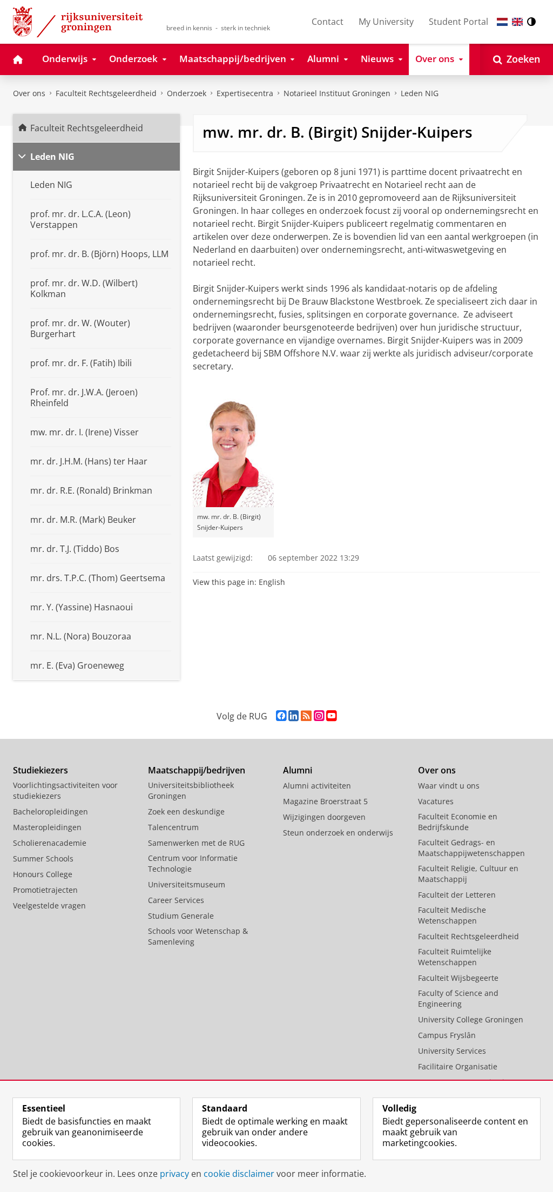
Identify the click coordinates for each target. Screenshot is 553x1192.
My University (386, 22)
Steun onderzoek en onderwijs (338, 832)
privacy (174, 1173)
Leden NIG (420, 93)
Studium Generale (181, 916)
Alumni (297, 770)
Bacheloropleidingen (50, 811)
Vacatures (436, 801)
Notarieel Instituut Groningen (337, 93)
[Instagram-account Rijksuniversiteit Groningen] (319, 716)
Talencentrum (173, 827)
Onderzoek (186, 93)
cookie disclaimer (239, 1173)
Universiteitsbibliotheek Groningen (191, 790)
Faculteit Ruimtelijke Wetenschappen (454, 956)
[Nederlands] (502, 22)
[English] (517, 22)
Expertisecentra (245, 93)
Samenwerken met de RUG (196, 843)
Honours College (42, 874)
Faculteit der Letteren (457, 895)
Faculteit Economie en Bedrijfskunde (457, 821)
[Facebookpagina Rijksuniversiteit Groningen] (281, 716)
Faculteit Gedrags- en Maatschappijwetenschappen (471, 847)
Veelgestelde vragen (49, 905)
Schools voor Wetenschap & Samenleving (198, 936)
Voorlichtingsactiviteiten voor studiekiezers (65, 790)
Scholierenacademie (49, 843)
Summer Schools (43, 858)
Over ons (29, 93)
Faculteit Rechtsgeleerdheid (106, 93)
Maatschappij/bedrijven (196, 770)
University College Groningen (470, 1019)
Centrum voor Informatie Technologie (193, 863)
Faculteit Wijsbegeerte (458, 978)
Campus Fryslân (447, 1035)
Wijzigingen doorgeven (324, 817)
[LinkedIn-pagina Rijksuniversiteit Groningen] (293, 716)
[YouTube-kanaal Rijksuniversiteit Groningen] (331, 716)
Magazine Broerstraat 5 (325, 801)
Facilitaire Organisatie (457, 1066)
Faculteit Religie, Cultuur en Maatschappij (468, 873)
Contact (327, 22)
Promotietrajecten (45, 890)
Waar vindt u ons (449, 785)
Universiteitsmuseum (186, 884)
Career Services (176, 900)
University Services (452, 1051)
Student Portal (458, 22)
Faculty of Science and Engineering (458, 998)
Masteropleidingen (47, 827)
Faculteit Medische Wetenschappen (452, 915)
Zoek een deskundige (186, 811)
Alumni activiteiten (317, 785)
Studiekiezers (40, 770)
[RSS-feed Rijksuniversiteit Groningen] (306, 716)
